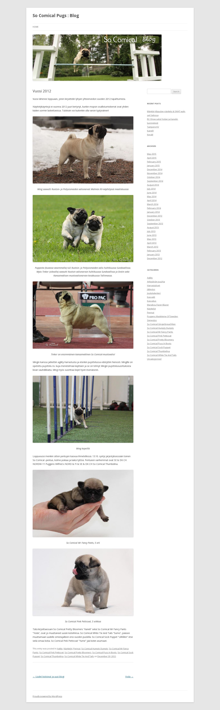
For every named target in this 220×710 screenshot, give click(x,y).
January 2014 (153, 212)
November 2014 (154, 173)
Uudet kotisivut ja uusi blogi (48, 676)
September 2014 (155, 181)
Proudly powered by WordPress (47, 696)
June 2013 (151, 235)
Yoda (129, 676)
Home (35, 26)
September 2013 (155, 223)
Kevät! (150, 134)
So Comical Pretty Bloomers (78, 652)
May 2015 (151, 153)
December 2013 (154, 215)
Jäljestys (151, 289)
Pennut (76, 648)
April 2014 (151, 200)
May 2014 (151, 196)
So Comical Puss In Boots (104, 652)
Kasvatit (151, 297)
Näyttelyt (68, 648)
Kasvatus (151, 300)
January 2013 (153, 254)
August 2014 (153, 184)
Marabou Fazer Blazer (158, 304)
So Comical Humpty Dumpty (94, 648)
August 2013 (153, 227)
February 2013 (154, 250)
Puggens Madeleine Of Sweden (162, 316)
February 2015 (154, 161)
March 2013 (152, 246)
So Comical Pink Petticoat (51, 652)
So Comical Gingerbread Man (161, 324)
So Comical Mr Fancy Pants (160, 331)
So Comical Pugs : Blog (56, 15)
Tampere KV (153, 126)
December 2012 (154, 258)
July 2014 (151, 188)
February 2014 (154, 208)
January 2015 (153, 165)
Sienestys (152, 320)
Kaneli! (150, 130)
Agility (60, 648)
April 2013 (151, 242)
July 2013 (151, 231)
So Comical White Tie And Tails (79, 656)
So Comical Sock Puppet (158, 347)
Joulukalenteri (154, 293)
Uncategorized (154, 358)
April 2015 (151, 157)
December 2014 (154, 169)
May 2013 (151, 239)
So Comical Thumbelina (52, 656)
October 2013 (153, 219)
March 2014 (152, 204)
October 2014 (153, 177)
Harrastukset (153, 285)
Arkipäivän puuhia (156, 281)
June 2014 (151, 192)
